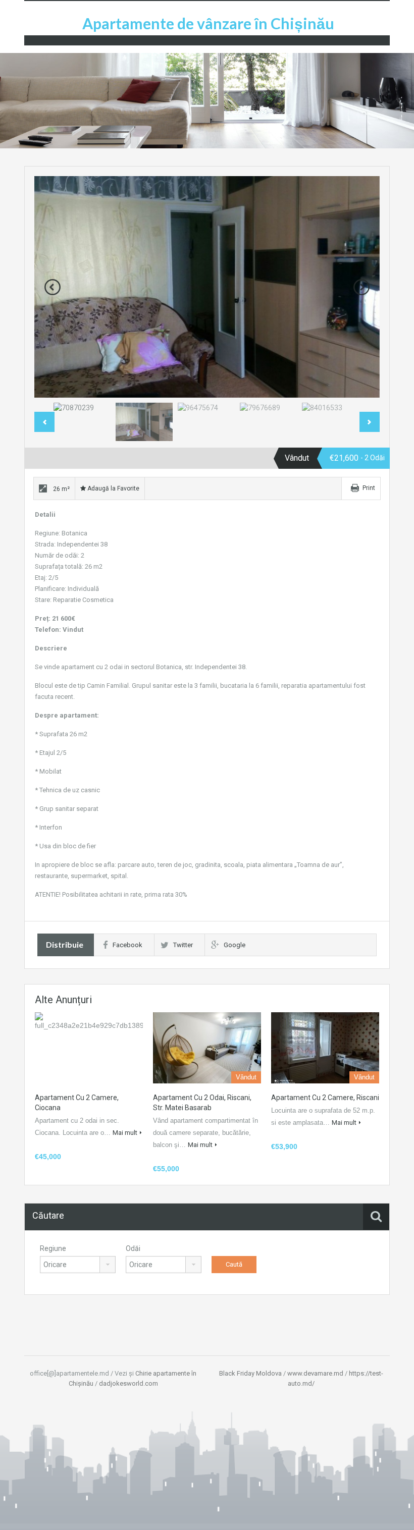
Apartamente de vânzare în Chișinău (208, 23)
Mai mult (125, 1132)
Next (361, 287)
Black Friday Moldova (250, 1373)
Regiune (53, 1248)
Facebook (127, 945)
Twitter (183, 945)
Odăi (133, 1248)
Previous (52, 287)
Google (234, 945)
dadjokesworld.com (128, 1383)
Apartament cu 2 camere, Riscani (325, 1098)
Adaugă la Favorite (112, 488)
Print (369, 487)
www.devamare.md (315, 1373)
